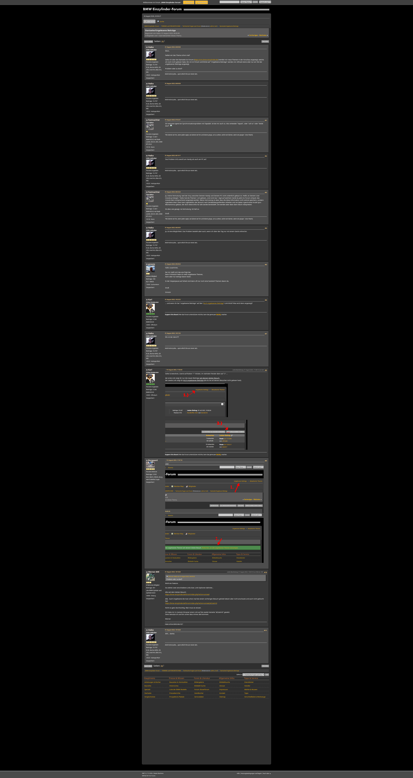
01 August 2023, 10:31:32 (173, 333)
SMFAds (144, 775)
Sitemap (222, 697)
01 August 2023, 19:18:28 (173, 630)
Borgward (153, 460)
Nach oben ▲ (267, 773)
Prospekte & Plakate (176, 697)
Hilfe (238, 773)
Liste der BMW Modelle (177, 689)
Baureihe (147, 686)
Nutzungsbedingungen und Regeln (251, 773)
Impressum (223, 689)
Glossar (222, 686)
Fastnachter (154, 120)
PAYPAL (218, 314)
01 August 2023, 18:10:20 (173, 572)
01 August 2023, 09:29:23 (173, 264)
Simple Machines (158, 773)
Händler (247, 686)
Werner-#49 (153, 572)
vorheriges (253, 35)
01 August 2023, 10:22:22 (173, 299)
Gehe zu (239, 674)
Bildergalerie (199, 682)
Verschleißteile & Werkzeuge (254, 697)
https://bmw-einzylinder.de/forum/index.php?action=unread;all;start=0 (191, 603)
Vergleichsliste (149, 697)
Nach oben (148, 666)
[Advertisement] (204, 89)
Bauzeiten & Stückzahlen (178, 682)
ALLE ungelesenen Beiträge (213, 303)
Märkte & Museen (250, 689)
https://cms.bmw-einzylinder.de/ (206, 60)
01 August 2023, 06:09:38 (173, 47)
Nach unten (148, 41)
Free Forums (152, 775)
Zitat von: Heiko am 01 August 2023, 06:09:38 (181, 576)
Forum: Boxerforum (201, 689)
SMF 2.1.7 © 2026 (147, 773)
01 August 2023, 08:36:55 (173, 227)
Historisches (173, 686)
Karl (216, 26)
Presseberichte (174, 693)
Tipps (246, 693)
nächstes (263, 35)
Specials (147, 689)
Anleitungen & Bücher (152, 682)
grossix (151, 264)
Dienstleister (249, 682)
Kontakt (222, 693)
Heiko (151, 47)
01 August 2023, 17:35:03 (174, 370)
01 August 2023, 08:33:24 (173, 192)
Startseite (147, 693)
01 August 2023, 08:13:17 (173, 155)
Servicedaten (199, 697)
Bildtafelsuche (224, 682)
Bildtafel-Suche (199, 686)
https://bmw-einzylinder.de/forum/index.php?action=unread (187, 594)
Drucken (265, 41)
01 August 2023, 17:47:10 (174, 460)
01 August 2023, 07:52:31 (173, 120)
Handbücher (198, 693)
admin (212, 26)
